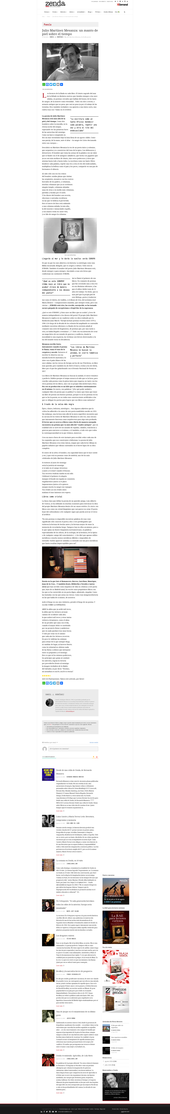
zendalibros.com (72, 864)
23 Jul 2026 (114, 1052)
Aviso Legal (74, 1109)
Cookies (92, 1109)
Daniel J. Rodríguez (56, 37)
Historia (63, 12)
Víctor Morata (71, 939)
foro (51, 724)
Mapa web (102, 1109)
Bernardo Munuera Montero (75, 777)
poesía (89, 37)
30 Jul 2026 (114, 1042)
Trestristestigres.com (64, 1109)
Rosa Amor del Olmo (73, 823)
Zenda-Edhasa (108, 12)
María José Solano (73, 911)
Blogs (89, 12)
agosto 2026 (109, 1061)
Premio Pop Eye (124, 1109)
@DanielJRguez (70, 711)
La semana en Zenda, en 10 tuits (69, 860)
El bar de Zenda (115, 1030)
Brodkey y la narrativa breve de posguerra (74, 971)
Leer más (59, 811)
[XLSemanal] (122, 4)
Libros (71, 12)
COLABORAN (94, 1)
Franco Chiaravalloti (74, 974)
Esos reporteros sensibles (119, 1037)
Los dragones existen (65, 935)
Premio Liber (115, 1109)
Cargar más (70, 1099)
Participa (96, 1109)
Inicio (43, 16)
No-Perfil (83, 37)
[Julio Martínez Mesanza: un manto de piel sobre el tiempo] (70, 62)
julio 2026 (108, 1065)
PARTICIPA (110, 1)
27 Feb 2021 (45, 37)
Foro (116, 12)
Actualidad (80, 12)
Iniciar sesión (93, 742)
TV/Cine (97, 12)
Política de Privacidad (83, 1109)
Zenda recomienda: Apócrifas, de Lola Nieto (74, 1055)
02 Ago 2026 (114, 1032)
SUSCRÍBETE (102, 1)
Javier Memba (71, 1018)
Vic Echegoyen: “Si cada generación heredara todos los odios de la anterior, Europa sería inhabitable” (75, 904)
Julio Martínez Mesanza (73, 37)
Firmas (46, 12)
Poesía (55, 12)
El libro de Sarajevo (117, 1048)
